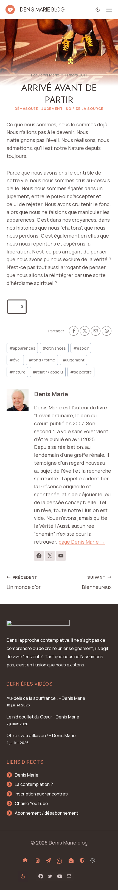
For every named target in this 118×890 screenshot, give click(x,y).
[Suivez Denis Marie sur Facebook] (39, 556)
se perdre (81, 372)
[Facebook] (73, 331)
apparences (22, 348)
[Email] (95, 331)
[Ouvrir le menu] (109, 9)
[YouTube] (59, 876)
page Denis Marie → (81, 541)
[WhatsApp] (106, 331)
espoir (81, 348)
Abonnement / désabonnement (46, 813)
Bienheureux (96, 583)
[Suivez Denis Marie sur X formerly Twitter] (50, 556)
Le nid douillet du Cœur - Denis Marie (43, 717)
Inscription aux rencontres (41, 794)
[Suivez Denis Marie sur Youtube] (61, 556)
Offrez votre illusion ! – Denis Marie (41, 735)
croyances (54, 348)
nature (17, 372)
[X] (84, 331)
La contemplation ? (34, 784)
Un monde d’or (24, 583)
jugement (74, 360)
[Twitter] (50, 876)
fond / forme (42, 360)
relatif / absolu (48, 372)
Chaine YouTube (31, 803)
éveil (15, 360)
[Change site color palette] (98, 9)
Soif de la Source (84, 108)
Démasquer (27, 108)
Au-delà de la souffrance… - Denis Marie (46, 698)
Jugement (52, 108)
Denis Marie (48, 75)
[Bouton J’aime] (14, 307)
